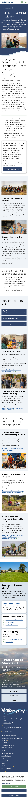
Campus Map (7, 722)
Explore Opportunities (12, 169)
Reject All (14, 790)
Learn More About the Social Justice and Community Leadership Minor (12, 537)
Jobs (2, 771)
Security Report (6, 756)
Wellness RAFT (5, 742)
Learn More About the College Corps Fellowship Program (13, 491)
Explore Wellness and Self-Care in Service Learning (12, 409)
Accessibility (4, 761)
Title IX (3, 758)
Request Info (14, 691)
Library (3, 750)
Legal (3, 763)
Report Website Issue (7, 753)
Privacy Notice (6, 783)
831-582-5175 (9, 642)
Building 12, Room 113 (12, 625)
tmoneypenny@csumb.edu (14, 639)
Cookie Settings (6, 768)
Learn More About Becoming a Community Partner (11, 370)
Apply (14, 700)
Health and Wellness (7, 745)
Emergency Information (8, 735)
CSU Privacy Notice (7, 766)
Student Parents (6, 747)
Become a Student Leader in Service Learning (12, 449)
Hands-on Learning (8, 8)
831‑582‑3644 (9, 622)
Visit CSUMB (14, 695)
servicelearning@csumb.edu (14, 620)
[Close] (26, 774)
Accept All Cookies (14, 795)
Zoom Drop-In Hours (11, 603)
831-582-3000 (8, 731)
